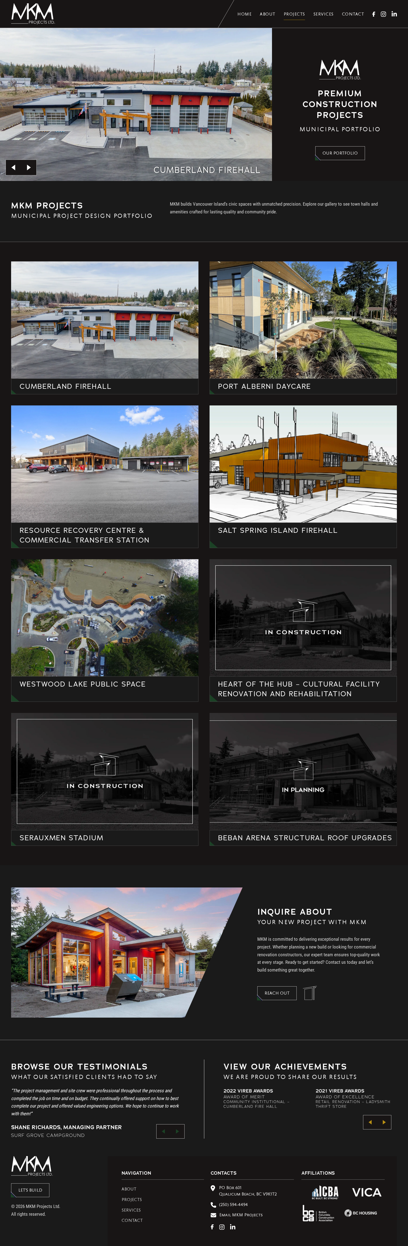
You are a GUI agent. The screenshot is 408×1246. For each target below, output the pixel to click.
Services (323, 15)
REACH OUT (277, 994)
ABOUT (129, 1190)
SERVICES (131, 1211)
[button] (13, 167)
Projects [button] (294, 15)
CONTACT (132, 1221)
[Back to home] (33, 14)
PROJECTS (132, 1200)
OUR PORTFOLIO (340, 154)
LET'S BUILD (30, 1191)
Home (244, 15)
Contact (353, 15)
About (267, 15)
